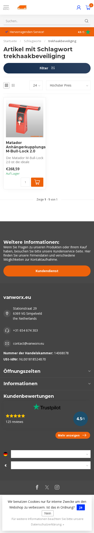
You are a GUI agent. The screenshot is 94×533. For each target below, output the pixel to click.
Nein (47, 513)
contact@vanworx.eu (28, 343)
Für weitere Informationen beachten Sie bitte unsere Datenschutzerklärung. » (48, 521)
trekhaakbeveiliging (62, 41)
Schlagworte (32, 41)
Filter (44, 68)
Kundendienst (47, 271)
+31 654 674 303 (25, 330)
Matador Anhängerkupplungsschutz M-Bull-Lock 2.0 (24, 147)
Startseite (10, 41)
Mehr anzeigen (69, 435)
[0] (88, 7)
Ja (80, 507)
